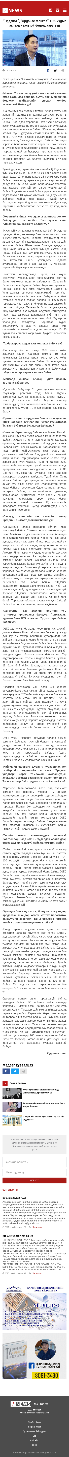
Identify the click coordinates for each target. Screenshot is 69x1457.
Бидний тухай (34, 1427)
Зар (34, 1436)
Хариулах (37, 1227)
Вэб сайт (34, 1440)
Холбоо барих (34, 1422)
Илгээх (34, 1180)
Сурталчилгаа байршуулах (34, 1431)
